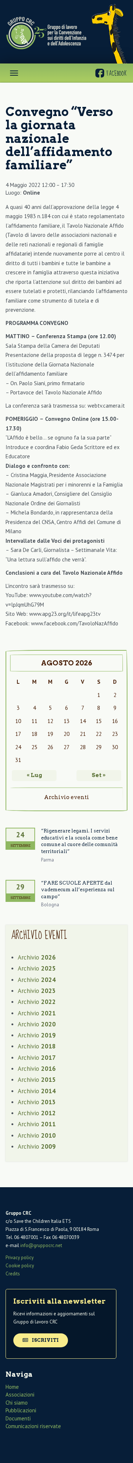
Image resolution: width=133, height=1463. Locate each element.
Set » (99, 775)
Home (12, 1386)
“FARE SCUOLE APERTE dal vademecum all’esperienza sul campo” (78, 889)
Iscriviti (45, 1340)
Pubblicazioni (21, 1410)
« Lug (34, 775)
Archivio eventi (66, 797)
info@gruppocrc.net (41, 1245)
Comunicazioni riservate (33, 1426)
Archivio (37, 957)
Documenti (18, 1418)
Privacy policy (20, 1257)
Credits (13, 1274)
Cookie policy (20, 1265)
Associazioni (20, 1394)
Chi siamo (17, 1402)
